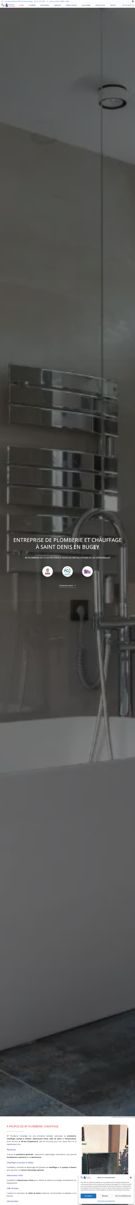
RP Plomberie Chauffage (17, 1136)
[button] (131, 1178)
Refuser (105, 1196)
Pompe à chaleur (71, 5)
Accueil (21, 5)
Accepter (88, 1196)
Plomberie (32, 5)
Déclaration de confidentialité (106, 1201)
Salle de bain (86, 5)
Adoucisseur (44, 5)
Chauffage (57, 5)
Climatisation (100, 5)
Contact (113, 5)
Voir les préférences (123, 1196)
